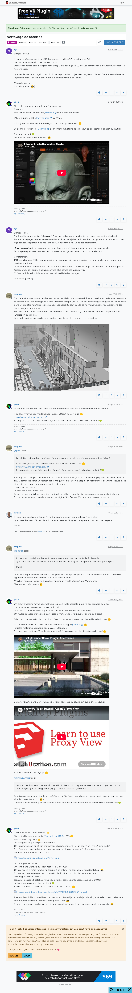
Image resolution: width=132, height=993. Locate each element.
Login (27, 956)
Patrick (17, 513)
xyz (15, 49)
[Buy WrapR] (66, 976)
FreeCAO (41, 532)
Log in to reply (115, 42)
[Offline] (10, 103)
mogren (18, 294)
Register (14, 956)
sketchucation (17, 2)
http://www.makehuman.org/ (29, 417)
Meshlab (49, 112)
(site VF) (76, 624)
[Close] (123, 928)
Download (89, 28)
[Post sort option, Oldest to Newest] (99, 42)
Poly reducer (42, 118)
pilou (16, 102)
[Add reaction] (99, 92)
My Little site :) (19, 214)
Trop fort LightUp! (53, 836)
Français (12, 42)
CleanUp (42, 129)
